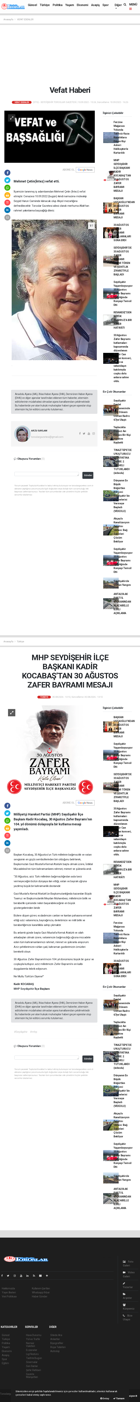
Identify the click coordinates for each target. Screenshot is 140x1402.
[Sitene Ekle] (48, 1275)
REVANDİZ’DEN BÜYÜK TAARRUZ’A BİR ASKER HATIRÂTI (123, 320)
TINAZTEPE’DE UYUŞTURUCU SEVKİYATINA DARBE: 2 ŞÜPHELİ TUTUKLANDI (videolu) (123, 461)
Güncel (32, 5)
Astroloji (54, 1351)
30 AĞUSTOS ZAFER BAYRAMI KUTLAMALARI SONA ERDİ (122, 232)
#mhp (33, 1031)
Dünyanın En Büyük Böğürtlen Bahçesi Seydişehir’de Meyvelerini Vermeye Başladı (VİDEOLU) (122, 496)
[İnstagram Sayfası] (16, 1275)
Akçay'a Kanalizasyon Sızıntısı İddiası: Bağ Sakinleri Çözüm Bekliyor (121, 530)
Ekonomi (82, 5)
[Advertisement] (71, 55)
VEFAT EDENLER (25, 19)
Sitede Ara (56, 1335)
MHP (17, 988)
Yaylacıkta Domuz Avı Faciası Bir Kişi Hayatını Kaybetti (122, 435)
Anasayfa (8, 19)
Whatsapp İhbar (41, 1292)
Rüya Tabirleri (57, 1347)
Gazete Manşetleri (32, 1375)
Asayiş (95, 5)
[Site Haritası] (42, 1275)
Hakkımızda (8, 1288)
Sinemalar (32, 1362)
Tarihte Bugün (34, 1358)
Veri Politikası (9, 1296)
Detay (105, 1398)
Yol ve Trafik (33, 1339)
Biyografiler (56, 1343)
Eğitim (5, 1363)
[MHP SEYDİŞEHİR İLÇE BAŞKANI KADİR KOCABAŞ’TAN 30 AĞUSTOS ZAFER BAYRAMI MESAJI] (49, 750)
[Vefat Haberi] (49, 136)
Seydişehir (27, 988)
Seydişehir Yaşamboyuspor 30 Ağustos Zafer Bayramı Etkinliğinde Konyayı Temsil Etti (123, 293)
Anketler (55, 1339)
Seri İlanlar (32, 1366)
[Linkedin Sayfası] (29, 1275)
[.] (54, 289)
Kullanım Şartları (41, 1288)
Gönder (88, 475)
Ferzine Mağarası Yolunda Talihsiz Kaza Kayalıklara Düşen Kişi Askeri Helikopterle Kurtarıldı (121, 137)
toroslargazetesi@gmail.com (47, 436)
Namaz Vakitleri (30, 1345)
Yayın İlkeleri (9, 1292)
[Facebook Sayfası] (3, 1275)
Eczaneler (31, 1350)
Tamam (120, 1398)
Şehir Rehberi (33, 1370)
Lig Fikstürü (32, 1354)
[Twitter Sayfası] (9, 1275)
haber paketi (7, 1397)
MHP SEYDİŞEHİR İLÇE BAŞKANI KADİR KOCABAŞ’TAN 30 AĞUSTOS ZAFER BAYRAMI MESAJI (122, 175)
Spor (105, 5)
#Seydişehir (21, 1031)
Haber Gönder (39, 1296)
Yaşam (69, 5)
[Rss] (35, 1275)
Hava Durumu (33, 1335)
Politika (58, 5)
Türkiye (45, 5)
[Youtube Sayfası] (22, 1275)
